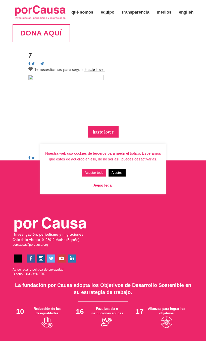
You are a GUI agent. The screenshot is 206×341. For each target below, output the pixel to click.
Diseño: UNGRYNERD (29, 274)
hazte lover (103, 132)
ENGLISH (186, 12)
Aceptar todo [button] (94, 173)
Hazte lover (94, 69)
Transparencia (135, 12)
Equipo (107, 12)
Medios (164, 12)
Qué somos (82, 12)
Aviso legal (21, 269)
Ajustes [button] (117, 173)
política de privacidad (47, 269)
